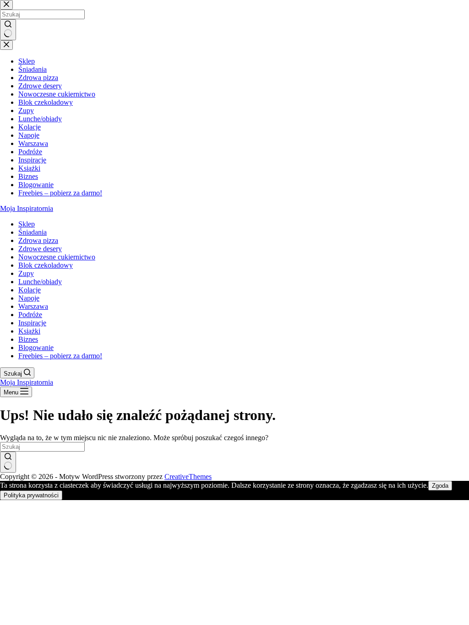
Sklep (26, 224)
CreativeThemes (188, 476)
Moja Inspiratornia (26, 208)
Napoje (28, 298)
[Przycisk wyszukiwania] (8, 462)
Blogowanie (36, 347)
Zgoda (440, 485)
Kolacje (29, 290)
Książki (29, 331)
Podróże (30, 314)
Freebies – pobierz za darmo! (60, 356)
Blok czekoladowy (45, 265)
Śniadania (32, 232)
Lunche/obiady (40, 282)
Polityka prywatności (31, 495)
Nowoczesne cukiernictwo (56, 257)
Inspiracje (32, 323)
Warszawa (33, 306)
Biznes (28, 339)
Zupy (26, 273)
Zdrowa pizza (38, 240)
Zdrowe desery (40, 249)
